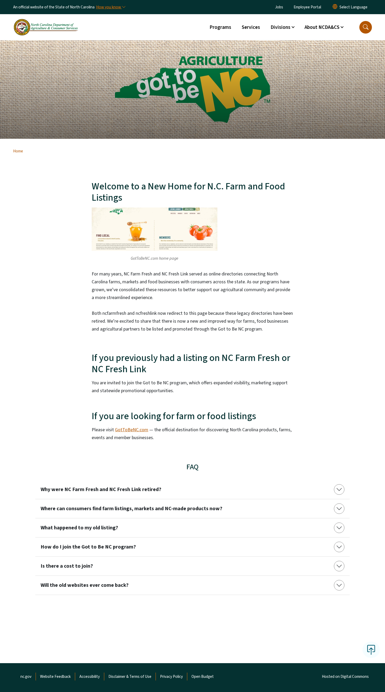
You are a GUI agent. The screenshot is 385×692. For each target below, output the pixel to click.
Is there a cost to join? (67, 566)
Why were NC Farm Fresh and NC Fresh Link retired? (101, 489)
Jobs (279, 7)
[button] (365, 27)
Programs (220, 27)
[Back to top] (371, 650)
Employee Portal (307, 7)
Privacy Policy (171, 676)
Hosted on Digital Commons (345, 676)
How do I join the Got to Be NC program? (88, 547)
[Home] (46, 21)
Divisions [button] (280, 27)
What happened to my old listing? (79, 527)
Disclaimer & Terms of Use (129, 676)
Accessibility (89, 676)
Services (251, 27)
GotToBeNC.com (131, 430)
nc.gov (25, 676)
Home (18, 151)
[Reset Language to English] (335, 7)
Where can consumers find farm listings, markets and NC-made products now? (131, 508)
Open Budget (202, 676)
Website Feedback (55, 676)
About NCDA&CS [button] (322, 27)
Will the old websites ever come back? (85, 585)
